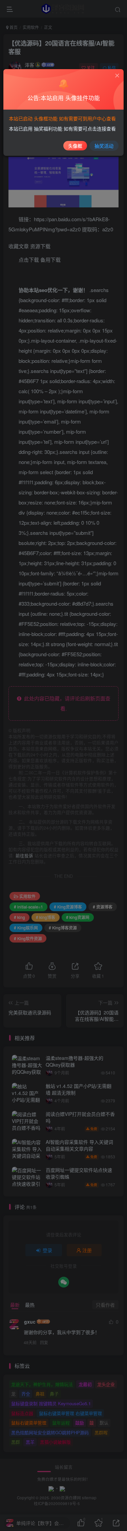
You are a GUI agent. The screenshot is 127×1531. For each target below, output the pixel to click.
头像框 (75, 145)
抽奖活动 (103, 145)
